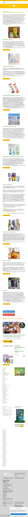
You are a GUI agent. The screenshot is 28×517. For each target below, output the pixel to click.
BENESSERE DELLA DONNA (6, 374)
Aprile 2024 (4, 431)
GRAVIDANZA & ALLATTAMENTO (6, 385)
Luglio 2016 (4, 463)
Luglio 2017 (4, 454)
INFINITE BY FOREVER (5, 387)
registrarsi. (4, 503)
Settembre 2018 (5, 444)
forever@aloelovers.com (7, 484)
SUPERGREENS (4, 401)
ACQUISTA (21, 426)
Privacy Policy (5, 494)
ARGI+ (3, 371)
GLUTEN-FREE (4, 384)
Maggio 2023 (4, 432)
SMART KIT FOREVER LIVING (6, 399)
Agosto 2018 (4, 445)
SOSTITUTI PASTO (5, 400)
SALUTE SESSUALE (5, 398)
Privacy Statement (20, 515)
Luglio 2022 (4, 435)
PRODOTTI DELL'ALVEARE (6, 394)
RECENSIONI (4, 397)
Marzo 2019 (4, 440)
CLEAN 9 (4, 377)
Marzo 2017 (4, 457)
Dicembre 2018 (4, 442)
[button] (26, 508)
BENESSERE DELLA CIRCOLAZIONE (6, 373)
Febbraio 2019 (4, 441)
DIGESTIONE (4, 381)
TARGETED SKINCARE (5, 402)
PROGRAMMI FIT (5, 395)
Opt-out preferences (15, 515)
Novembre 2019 (5, 438)
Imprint (23, 515)
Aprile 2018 (4, 447)
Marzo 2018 (4, 448)
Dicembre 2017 (4, 450)
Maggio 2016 (4, 465)
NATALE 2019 (4, 390)
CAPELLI (4, 376)
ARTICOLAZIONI (5, 372)
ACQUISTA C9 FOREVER (6, 364)
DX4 (3, 382)
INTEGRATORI (4, 388)
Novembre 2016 (5, 460)
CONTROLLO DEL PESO (5, 378)
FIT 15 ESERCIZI (4, 383)
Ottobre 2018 (4, 443)
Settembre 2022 (5, 433)
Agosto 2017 (4, 453)
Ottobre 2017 (4, 452)
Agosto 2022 (4, 434)
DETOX (3, 380)
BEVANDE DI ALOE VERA (5, 375)
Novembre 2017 (5, 451)
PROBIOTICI (4, 393)
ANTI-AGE (4, 370)
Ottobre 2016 (4, 461)
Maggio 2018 (4, 446)
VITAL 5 (4, 403)
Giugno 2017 (4, 455)
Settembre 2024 (5, 430)
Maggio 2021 (4, 436)
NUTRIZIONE (4, 392)
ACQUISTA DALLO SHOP (6, 49)
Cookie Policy (4, 495)
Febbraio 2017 (4, 458)
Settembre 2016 (5, 462)
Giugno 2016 (4, 464)
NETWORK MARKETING (5, 391)
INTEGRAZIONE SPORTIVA (6, 389)
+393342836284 (6, 482)
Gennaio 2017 (4, 459)
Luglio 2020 (4, 437)
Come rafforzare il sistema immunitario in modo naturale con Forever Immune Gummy (8, 411)
